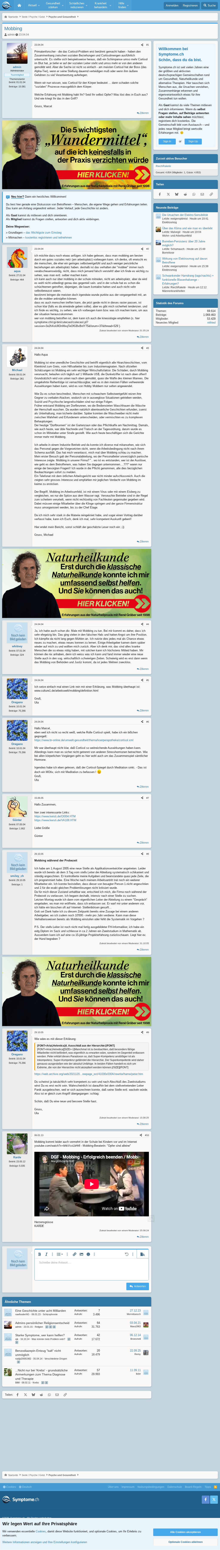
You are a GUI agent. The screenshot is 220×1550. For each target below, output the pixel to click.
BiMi (17, 1382)
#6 (147, 721)
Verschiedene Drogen (55, 1358)
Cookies (11, 1486)
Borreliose (168, 252)
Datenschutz (174, 1486)
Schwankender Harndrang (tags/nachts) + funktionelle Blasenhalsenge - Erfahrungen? (188, 279)
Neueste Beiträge (167, 207)
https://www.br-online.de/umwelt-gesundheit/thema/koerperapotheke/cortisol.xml (83, 740)
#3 (147, 348)
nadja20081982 (23, 1358)
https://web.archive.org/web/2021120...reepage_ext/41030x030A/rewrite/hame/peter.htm (88, 1074)
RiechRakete (163, 166)
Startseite (19, 5)
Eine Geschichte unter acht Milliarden (40, 1310)
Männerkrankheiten (173, 291)
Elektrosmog (169, 222)
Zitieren (144, 113)
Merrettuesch (134, 1314)
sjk (16, 1339)
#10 (147, 1135)
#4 (147, 624)
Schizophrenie (50, 1314)
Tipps (208, 1486)
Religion (39, 1326)
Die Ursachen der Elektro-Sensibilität (185, 215)
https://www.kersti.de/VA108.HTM (55, 820)
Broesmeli (135, 1339)
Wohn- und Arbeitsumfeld (177, 235)
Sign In (167, 141)
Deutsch (26, 1486)
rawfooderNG (22, 1314)
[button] (33, 5)
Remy (137, 1354)
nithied (211, 322)
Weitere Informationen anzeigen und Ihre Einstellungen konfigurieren (44, 1542)
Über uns (113, 1486)
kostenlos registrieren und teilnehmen (48, 237)
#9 (147, 1032)
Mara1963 (135, 1326)
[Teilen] (142, 45)
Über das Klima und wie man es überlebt (187, 228)
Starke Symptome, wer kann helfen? (40, 1335)
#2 (147, 249)
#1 (147, 44)
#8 (147, 854)
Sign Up (193, 141)
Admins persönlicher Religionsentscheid (42, 1323)
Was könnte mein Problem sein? (48, 1339)
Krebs (36, 1382)
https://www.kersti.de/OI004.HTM (55, 816)
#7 (147, 798)
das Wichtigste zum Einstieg (43, 232)
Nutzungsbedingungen (151, 1486)
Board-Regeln (193, 1486)
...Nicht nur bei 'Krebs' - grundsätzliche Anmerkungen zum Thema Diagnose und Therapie (41, 1374)
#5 (147, 680)
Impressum (128, 1486)
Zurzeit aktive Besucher (171, 158)
